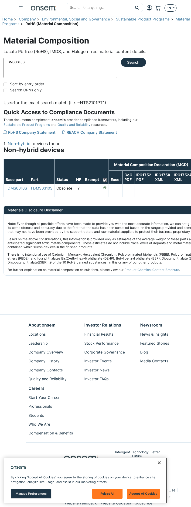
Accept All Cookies (143, 493)
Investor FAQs (96, 379)
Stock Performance (101, 343)
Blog (144, 352)
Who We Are (39, 424)
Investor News (96, 370)
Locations (37, 334)
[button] (137, 7)
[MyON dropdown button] (151, 7)
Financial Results (98, 334)
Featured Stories (154, 343)
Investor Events (98, 361)
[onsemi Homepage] (44, 8)
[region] (85, 480)
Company (27, 19)
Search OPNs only (26, 90)
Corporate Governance (104, 352)
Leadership (38, 343)
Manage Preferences (31, 493)
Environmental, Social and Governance (76, 19)
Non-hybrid (19, 143)
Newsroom (151, 325)
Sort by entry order (27, 84)
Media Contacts (154, 361)
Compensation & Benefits (50, 433)
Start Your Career (44, 397)
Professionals (40, 406)
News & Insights (154, 334)
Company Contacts (45, 370)
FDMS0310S (16, 188)
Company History (43, 361)
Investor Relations (102, 325)
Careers (36, 388)
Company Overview (45, 352)
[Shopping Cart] (160, 8)
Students (36, 415)
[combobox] (99, 7)
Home (7, 19)
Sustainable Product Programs (143, 19)
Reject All (107, 493)
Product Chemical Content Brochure (151, 270)
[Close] (159, 463)
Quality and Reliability (74, 125)
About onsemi (42, 325)
